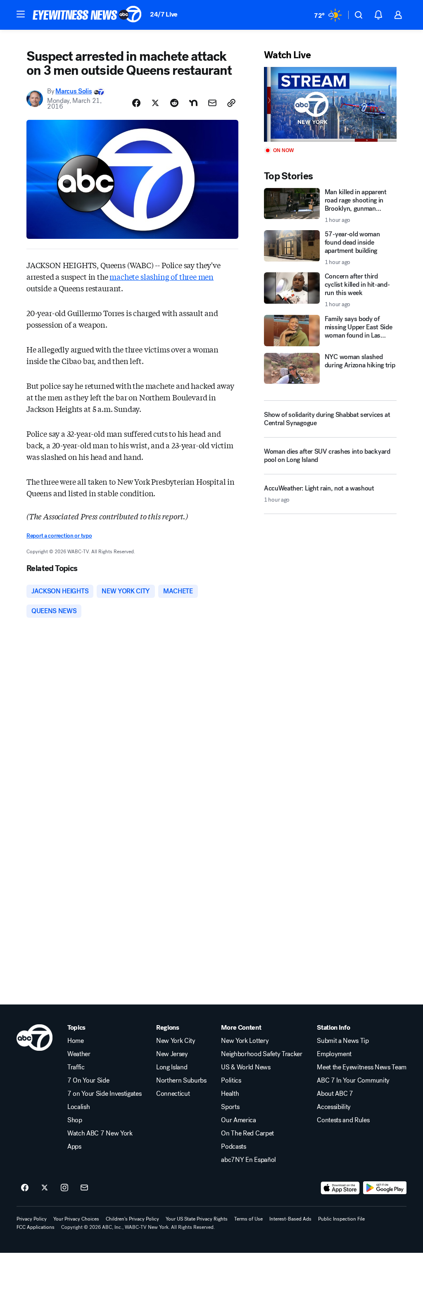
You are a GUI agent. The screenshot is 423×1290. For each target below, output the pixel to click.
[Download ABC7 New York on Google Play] (384, 1188)
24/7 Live (164, 14)
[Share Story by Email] (212, 103)
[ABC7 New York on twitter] (44, 1188)
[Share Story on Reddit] (174, 103)
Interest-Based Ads (290, 1218)
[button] (20, 14)
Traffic (76, 1067)
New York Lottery (245, 1041)
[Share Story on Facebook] (136, 103)
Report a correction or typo (59, 536)
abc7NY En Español (248, 1160)
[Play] (330, 104)
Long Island (171, 1067)
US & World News (245, 1067)
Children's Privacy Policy (132, 1218)
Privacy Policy (32, 1218)
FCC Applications (36, 1227)
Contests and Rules (343, 1120)
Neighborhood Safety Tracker (261, 1054)
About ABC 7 (335, 1093)
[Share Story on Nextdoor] (193, 103)
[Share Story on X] (155, 103)
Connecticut (173, 1093)
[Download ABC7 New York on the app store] (340, 1188)
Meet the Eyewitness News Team (361, 1067)
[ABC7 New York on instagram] (64, 1188)
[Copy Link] (231, 103)
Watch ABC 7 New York (100, 1133)
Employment (334, 1054)
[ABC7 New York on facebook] (25, 1188)
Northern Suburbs (181, 1080)
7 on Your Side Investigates (104, 1093)
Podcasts (233, 1146)
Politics (231, 1080)
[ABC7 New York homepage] (87, 15)
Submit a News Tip (343, 1041)
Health (230, 1093)
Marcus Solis (73, 91)
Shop (74, 1120)
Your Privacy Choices (76, 1218)
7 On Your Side (88, 1080)
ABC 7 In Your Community (353, 1080)
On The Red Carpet (247, 1133)
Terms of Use (248, 1218)
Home (75, 1041)
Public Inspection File (341, 1218)
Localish (78, 1107)
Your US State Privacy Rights (197, 1218)
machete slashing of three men (161, 276)
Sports (230, 1107)
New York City (175, 1041)
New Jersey (172, 1054)
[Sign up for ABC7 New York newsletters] (84, 1188)
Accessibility (334, 1107)
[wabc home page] (34, 1037)
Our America (238, 1120)
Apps (74, 1146)
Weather (78, 1054)
